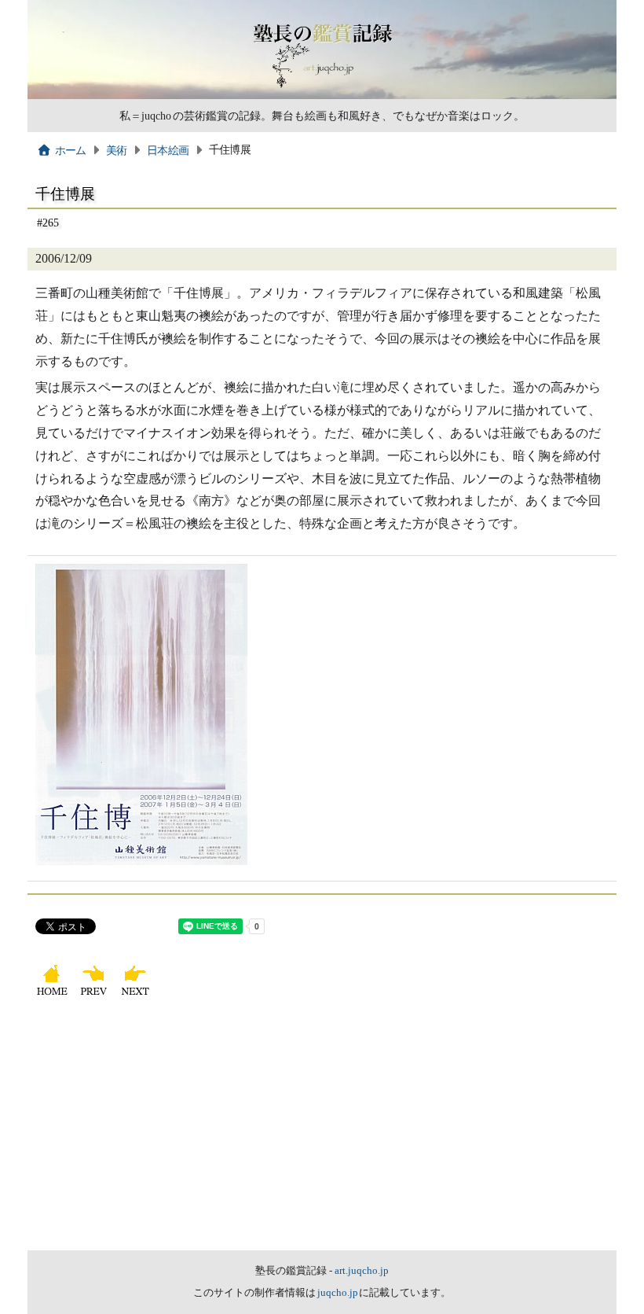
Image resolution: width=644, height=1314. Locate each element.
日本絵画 (167, 150)
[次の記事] (137, 995)
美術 (116, 150)
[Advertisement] (322, 1132)
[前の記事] (95, 995)
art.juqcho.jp (362, 1270)
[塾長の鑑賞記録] (322, 95)
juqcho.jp (338, 1292)
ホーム (70, 150)
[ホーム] (54, 995)
